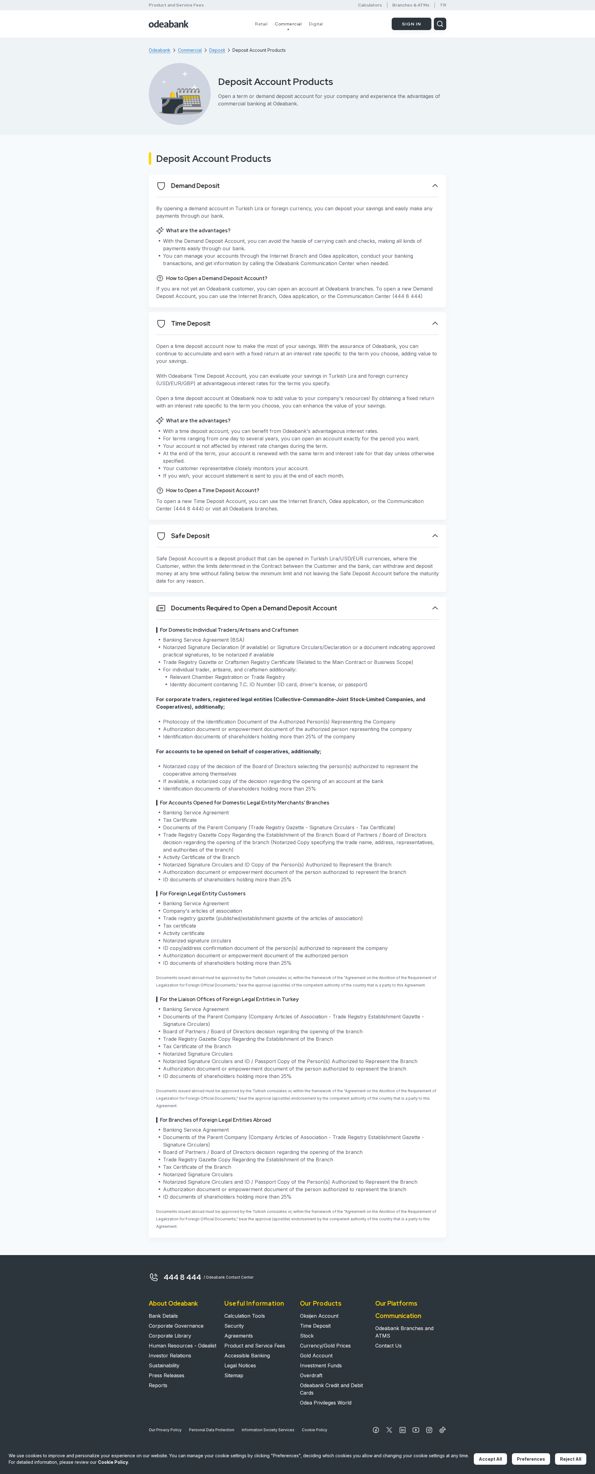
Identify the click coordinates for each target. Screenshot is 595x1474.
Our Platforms (396, 1303)
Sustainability (164, 1365)
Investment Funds (321, 1365)
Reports (158, 1385)
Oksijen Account (319, 1316)
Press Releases (166, 1375)
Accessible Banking (247, 1355)
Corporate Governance (176, 1326)
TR (443, 5)
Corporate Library (170, 1336)
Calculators (370, 5)
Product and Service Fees (176, 5)
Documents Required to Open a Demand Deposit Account (254, 608)
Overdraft (311, 1375)
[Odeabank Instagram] (429, 1430)
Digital (316, 24)
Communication (398, 1316)
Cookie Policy (314, 1429)
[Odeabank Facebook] (376, 1430)
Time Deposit (190, 323)
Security (234, 1326)
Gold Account (316, 1355)
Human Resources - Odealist (182, 1346)
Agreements (238, 1336)
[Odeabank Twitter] (389, 1430)
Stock (307, 1336)
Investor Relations (170, 1355)
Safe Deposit (190, 536)
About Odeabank (173, 1303)
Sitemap (233, 1375)
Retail (261, 24)
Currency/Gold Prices (325, 1346)
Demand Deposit (195, 186)
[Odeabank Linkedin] (402, 1430)
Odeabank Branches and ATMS (404, 1332)
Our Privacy (165, 1429)
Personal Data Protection (211, 1429)
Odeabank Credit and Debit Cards (331, 1389)
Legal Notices (240, 1365)
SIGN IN (411, 24)
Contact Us (388, 1346)
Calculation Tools (244, 1316)
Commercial (288, 24)
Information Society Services (268, 1429)
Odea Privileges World (325, 1403)
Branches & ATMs (411, 5)
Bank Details (163, 1316)
